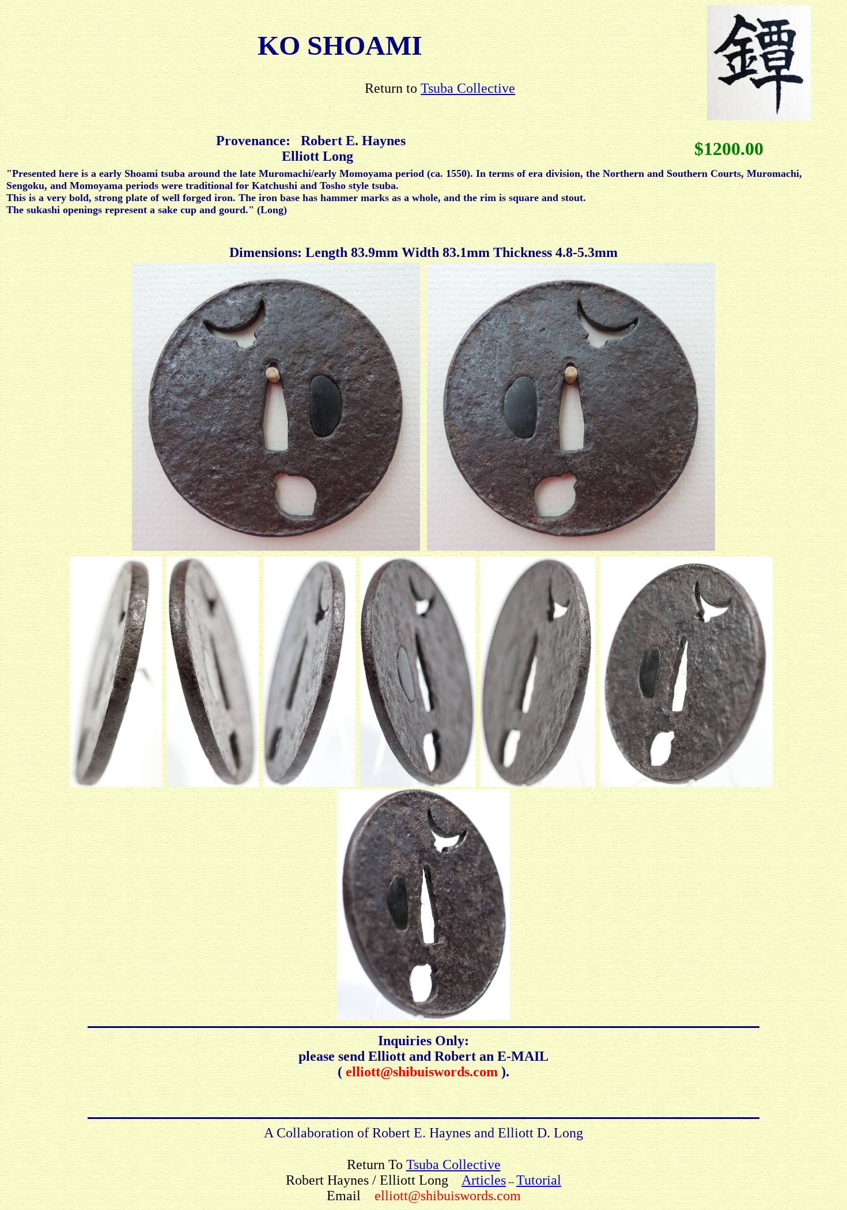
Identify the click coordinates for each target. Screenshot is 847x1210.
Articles (484, 1180)
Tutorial (538, 1180)
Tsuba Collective (468, 88)
